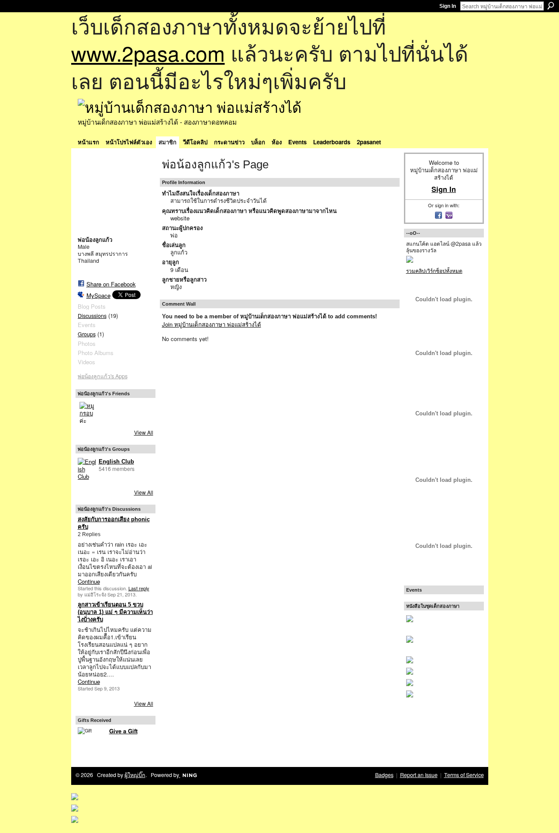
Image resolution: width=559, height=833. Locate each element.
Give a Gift (123, 731)
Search (550, 6)
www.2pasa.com (148, 53)
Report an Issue (419, 775)
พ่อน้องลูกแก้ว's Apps (103, 376)
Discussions (92, 316)
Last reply (138, 588)
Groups (87, 334)
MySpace (98, 295)
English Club (116, 461)
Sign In (447, 6)
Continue (89, 581)
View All (143, 432)
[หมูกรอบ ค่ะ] (89, 412)
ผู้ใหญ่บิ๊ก (134, 775)
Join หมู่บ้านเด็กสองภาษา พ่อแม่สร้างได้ (211, 324)
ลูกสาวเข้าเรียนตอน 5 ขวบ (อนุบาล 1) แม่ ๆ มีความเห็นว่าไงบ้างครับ (115, 612)
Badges (384, 775)
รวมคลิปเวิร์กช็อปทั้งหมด (434, 270)
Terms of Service (464, 775)
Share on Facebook (111, 284)
